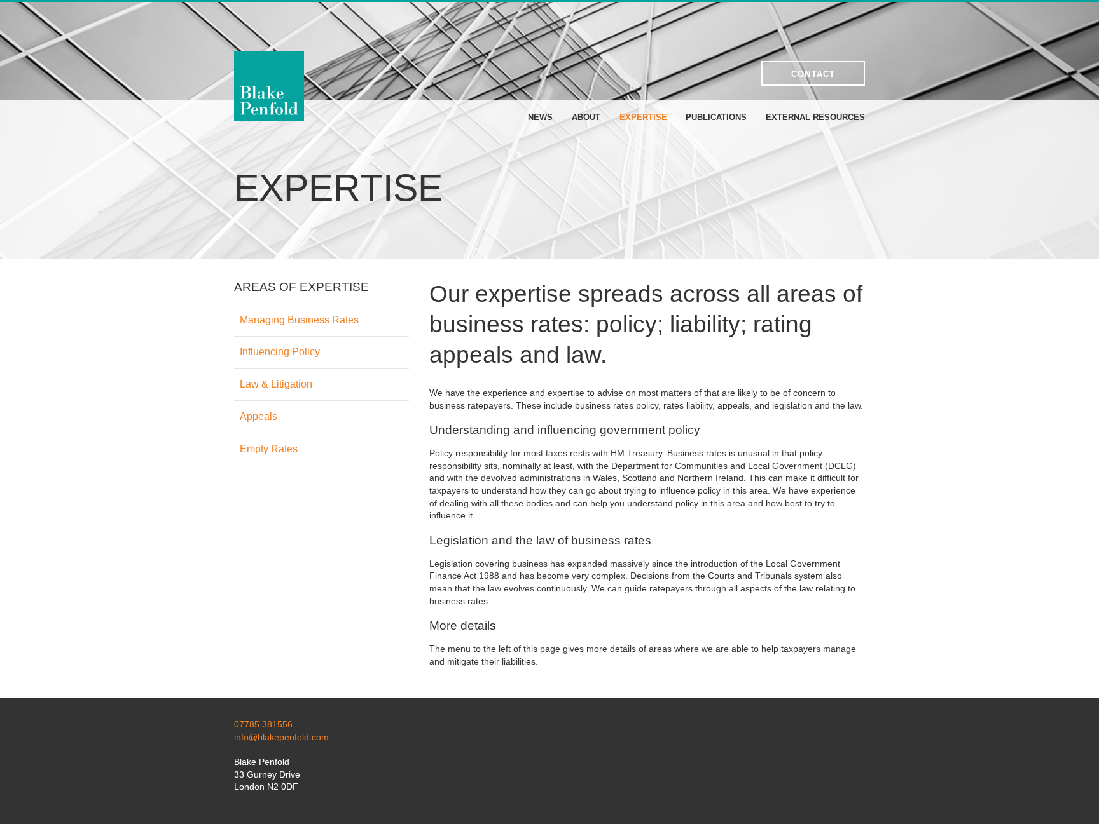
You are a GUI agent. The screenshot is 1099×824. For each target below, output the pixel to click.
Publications (716, 117)
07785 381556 (263, 724)
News (540, 117)
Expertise (643, 117)
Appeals (258, 416)
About (586, 117)
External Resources (815, 117)
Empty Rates (269, 448)
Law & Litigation (276, 384)
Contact (813, 74)
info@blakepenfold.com (281, 737)
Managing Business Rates (299, 319)
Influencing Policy (280, 351)
